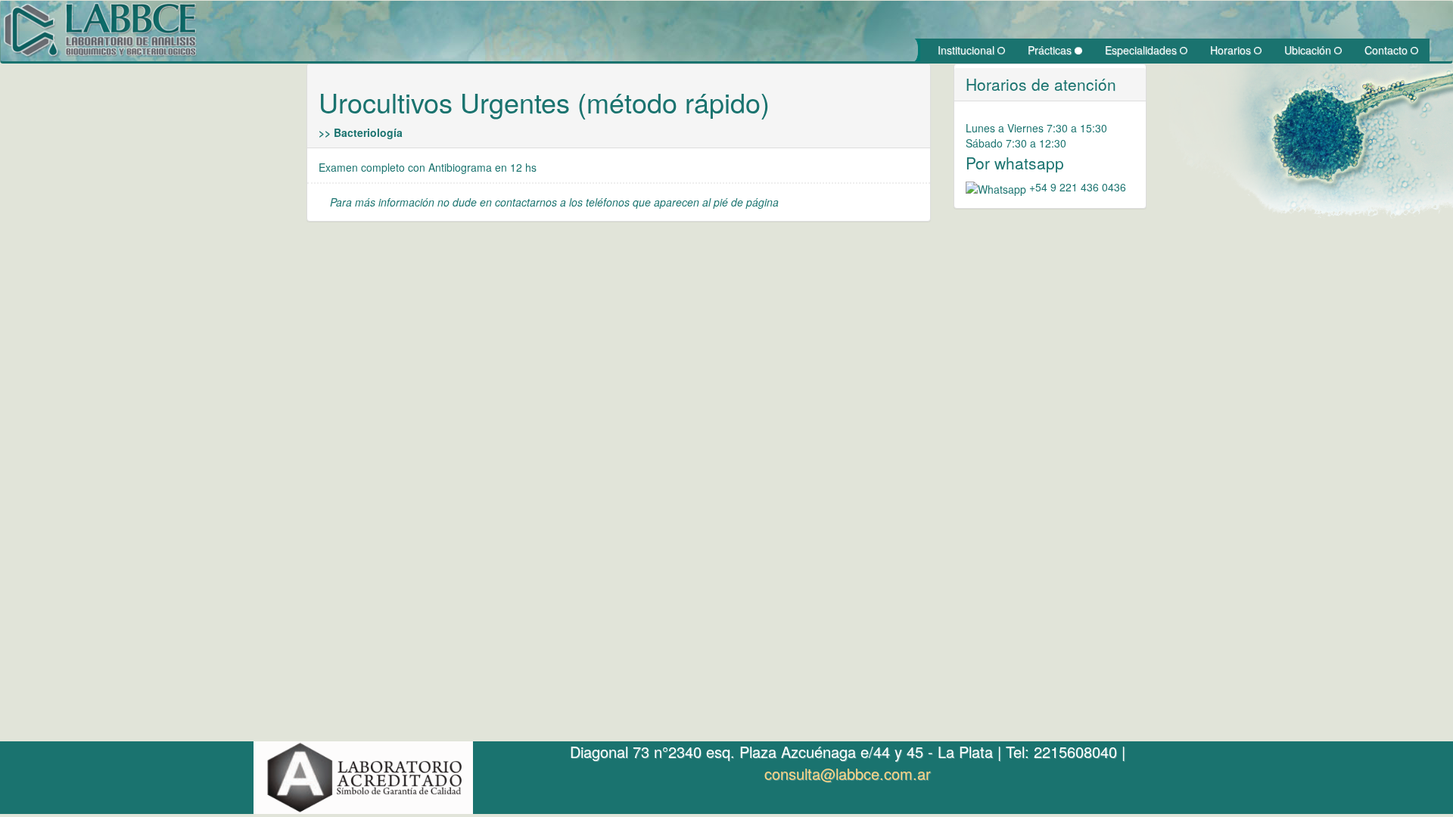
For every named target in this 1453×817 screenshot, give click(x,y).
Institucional (967, 49)
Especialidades (1142, 49)
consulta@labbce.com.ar (847, 773)
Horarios (1232, 49)
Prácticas (1051, 49)
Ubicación (1309, 49)
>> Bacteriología (361, 132)
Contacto (1387, 49)
